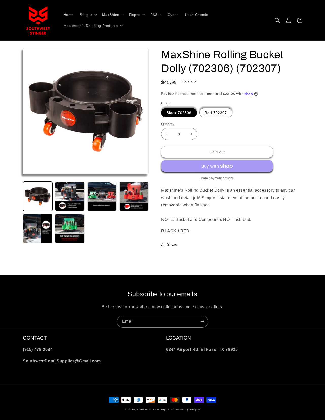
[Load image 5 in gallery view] (37, 228)
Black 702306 (179, 113)
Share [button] (172, 244)
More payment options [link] (217, 178)
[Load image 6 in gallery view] (69, 228)
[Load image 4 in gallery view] (134, 196)
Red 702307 (216, 113)
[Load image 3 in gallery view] (102, 196)
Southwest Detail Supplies (154, 409)
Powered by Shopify (186, 409)
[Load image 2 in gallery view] (69, 196)
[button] (88, 14)
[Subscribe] (202, 322)
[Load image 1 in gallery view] (37, 196)
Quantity (167, 124)
